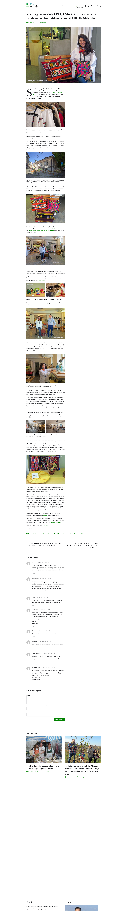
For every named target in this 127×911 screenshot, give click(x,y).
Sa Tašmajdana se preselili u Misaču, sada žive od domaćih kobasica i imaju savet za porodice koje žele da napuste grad (82, 769)
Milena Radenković (52, 533)
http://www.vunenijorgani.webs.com (45, 590)
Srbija (83, 533)
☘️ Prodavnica (79, 7)
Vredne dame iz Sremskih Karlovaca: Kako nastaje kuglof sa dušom (43, 767)
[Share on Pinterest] (32, 529)
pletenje (68, 533)
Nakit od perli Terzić (61, 533)
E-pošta (48, 705)
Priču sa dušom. (43, 280)
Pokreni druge (60, 4)
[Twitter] (91, 6)
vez (86, 533)
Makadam (45, 525)
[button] (100, 6)
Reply (33, 573)
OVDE (45, 515)
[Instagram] (88, 6)
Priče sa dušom (73, 533)
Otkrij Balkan (68, 4)
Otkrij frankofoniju (78, 4)
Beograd (30, 533)
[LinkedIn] (94, 6)
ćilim (34, 533)
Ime (27, 705)
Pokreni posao (51, 4)
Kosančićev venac (39, 533)
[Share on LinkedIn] (34, 529)
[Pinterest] (97, 6)
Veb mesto (28, 712)
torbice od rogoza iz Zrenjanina (45, 230)
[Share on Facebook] (27, 529)
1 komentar (50, 771)
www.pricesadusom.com (56, 522)
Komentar (29, 695)
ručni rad (80, 533)
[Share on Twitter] (30, 529)
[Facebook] (85, 6)
